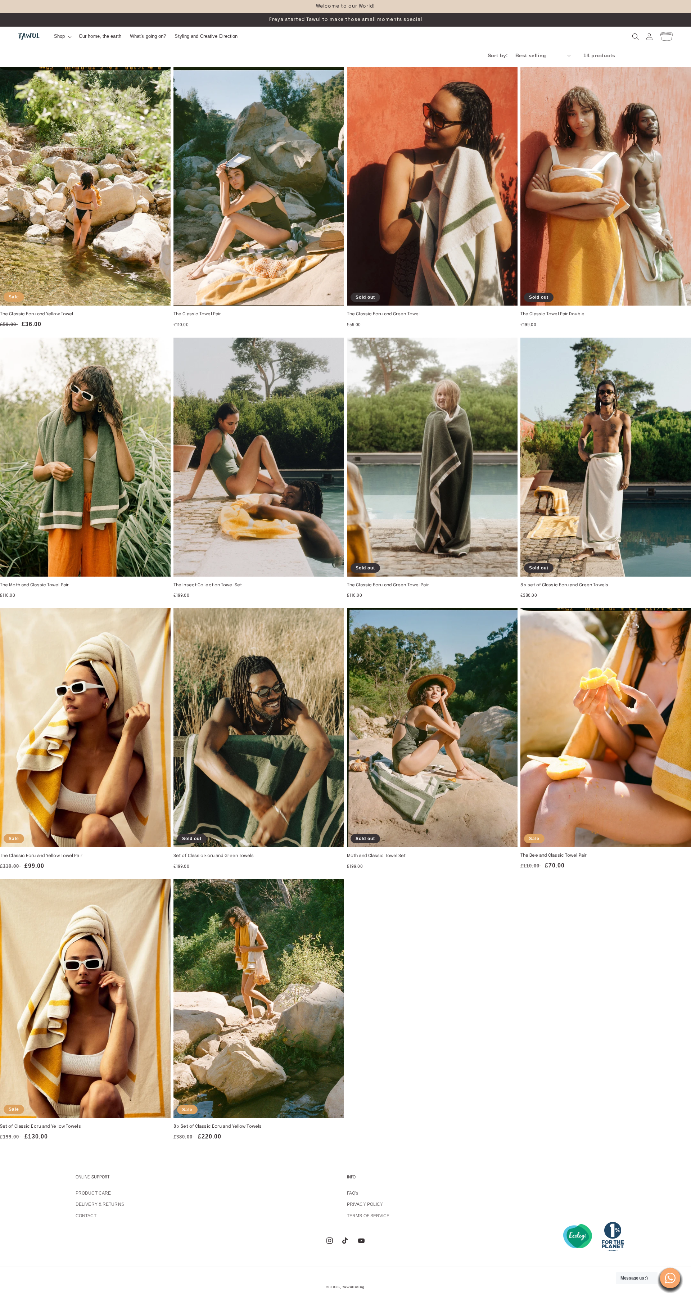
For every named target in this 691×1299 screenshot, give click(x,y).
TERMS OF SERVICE (368, 1215)
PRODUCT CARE (93, 1193)
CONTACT (86, 1215)
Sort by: (498, 55)
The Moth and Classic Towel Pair (34, 585)
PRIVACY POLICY (365, 1204)
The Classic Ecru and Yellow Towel (36, 314)
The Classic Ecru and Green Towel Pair (388, 585)
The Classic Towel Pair (197, 314)
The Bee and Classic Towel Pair (553, 855)
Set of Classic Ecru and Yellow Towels (40, 1126)
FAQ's (352, 1193)
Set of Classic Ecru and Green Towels (213, 856)
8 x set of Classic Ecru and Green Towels (564, 585)
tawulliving (354, 1287)
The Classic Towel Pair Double (552, 314)
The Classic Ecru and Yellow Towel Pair (41, 856)
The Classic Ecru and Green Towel (383, 314)
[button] (62, 36)
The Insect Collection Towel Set (207, 585)
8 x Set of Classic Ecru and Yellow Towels (217, 1126)
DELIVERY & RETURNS (100, 1204)
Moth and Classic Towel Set (376, 856)
